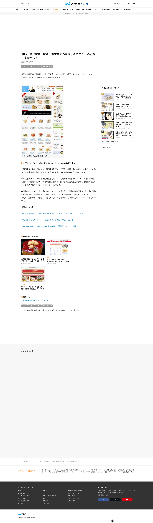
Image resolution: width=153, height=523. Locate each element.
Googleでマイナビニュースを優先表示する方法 (76, 13)
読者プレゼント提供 (23, 495)
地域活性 (88, 9)
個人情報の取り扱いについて (76, 490)
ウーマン (47, 9)
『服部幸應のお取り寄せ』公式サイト (35, 300)
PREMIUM (40, 9)
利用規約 (45, 490)
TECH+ (26, 9)
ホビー (78, 9)
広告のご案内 (22, 498)
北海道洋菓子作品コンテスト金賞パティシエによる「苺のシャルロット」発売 (52, 214)
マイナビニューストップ (24, 461)
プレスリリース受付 (73, 493)
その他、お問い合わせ (24, 501)
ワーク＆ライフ (56, 9)
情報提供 (45, 501)
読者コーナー (106, 9)
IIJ (95, 9)
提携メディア (71, 495)
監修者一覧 (46, 503)
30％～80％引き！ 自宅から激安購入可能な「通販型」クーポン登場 (48, 226)
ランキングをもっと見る (108, 141)
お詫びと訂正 (71, 501)
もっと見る (104, 147)
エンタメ (72, 9)
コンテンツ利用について (50, 495)
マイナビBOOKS (126, 9)
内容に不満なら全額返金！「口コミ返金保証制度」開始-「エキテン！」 (50, 220)
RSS (44, 498)
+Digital (32, 9)
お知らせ (20, 490)
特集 (83, 9)
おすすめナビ (115, 9)
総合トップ (19, 9)
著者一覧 (20, 503)
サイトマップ (46, 493)
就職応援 (65, 9)
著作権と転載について (24, 493)
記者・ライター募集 (73, 498)
